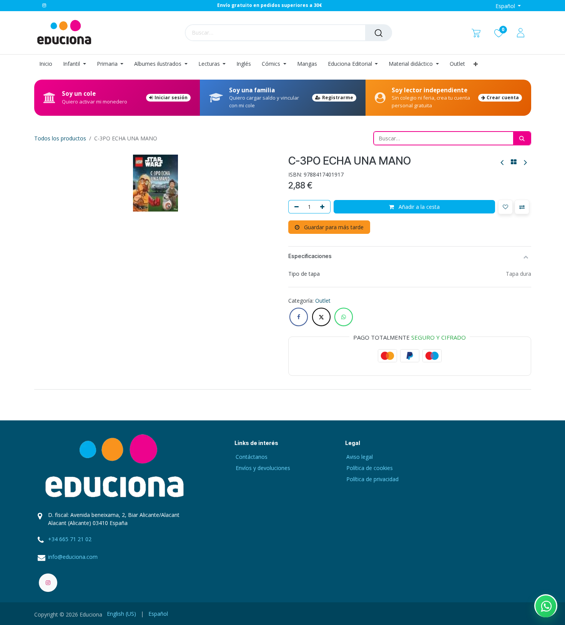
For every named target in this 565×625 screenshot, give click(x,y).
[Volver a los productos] (513, 162)
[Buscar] (378, 32)
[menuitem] (48, 64)
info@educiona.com (73, 556)
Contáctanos (252, 456)
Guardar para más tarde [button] (333, 227)
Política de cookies (369, 468)
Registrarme (337, 97)
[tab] (282, 389)
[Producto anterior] (502, 162)
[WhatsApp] (343, 317)
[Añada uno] (324, 206)
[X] (321, 317)
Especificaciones (310, 256)
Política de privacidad (372, 479)
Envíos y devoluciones (263, 468)
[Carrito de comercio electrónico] (476, 32)
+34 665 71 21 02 (69, 539)
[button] (505, 207)
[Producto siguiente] (524, 162)
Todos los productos (60, 138)
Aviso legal (359, 456)
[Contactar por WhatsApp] (545, 605)
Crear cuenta (503, 97)
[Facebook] (298, 317)
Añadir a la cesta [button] (418, 206)
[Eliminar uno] (295, 206)
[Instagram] (44, 5)
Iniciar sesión (171, 97)
